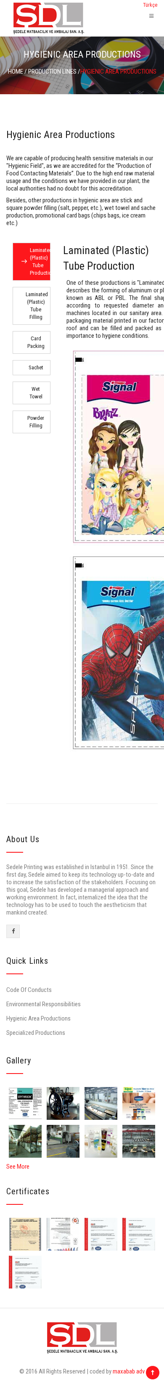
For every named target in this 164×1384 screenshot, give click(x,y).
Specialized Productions (35, 1033)
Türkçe (150, 5)
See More (17, 1166)
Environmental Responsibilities (43, 1004)
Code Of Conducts (29, 990)
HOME (15, 71)
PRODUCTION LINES (52, 71)
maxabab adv (129, 1371)
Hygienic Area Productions (38, 1018)
